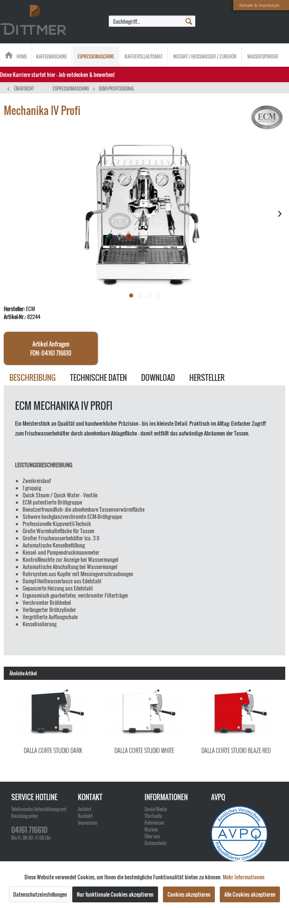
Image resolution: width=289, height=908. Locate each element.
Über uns (152, 836)
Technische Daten (98, 377)
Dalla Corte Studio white (144, 750)
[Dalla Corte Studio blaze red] (236, 713)
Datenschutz (155, 843)
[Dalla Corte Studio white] (145, 713)
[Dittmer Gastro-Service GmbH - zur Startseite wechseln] (33, 20)
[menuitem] (152, 21)
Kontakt (85, 816)
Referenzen (154, 822)
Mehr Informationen (244, 877)
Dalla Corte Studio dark (53, 750)
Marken (151, 829)
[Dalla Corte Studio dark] (53, 713)
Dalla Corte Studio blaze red (236, 750)
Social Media (155, 809)
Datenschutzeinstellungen (40, 894)
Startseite (153, 816)
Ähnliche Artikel (23, 673)
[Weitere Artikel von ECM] (267, 118)
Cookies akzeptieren (188, 894)
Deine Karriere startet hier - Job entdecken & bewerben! (57, 74)
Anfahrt (84, 809)
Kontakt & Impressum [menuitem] (259, 5)
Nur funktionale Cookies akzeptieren (115, 894)
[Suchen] (189, 20)
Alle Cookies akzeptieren (249, 894)
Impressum (87, 822)
